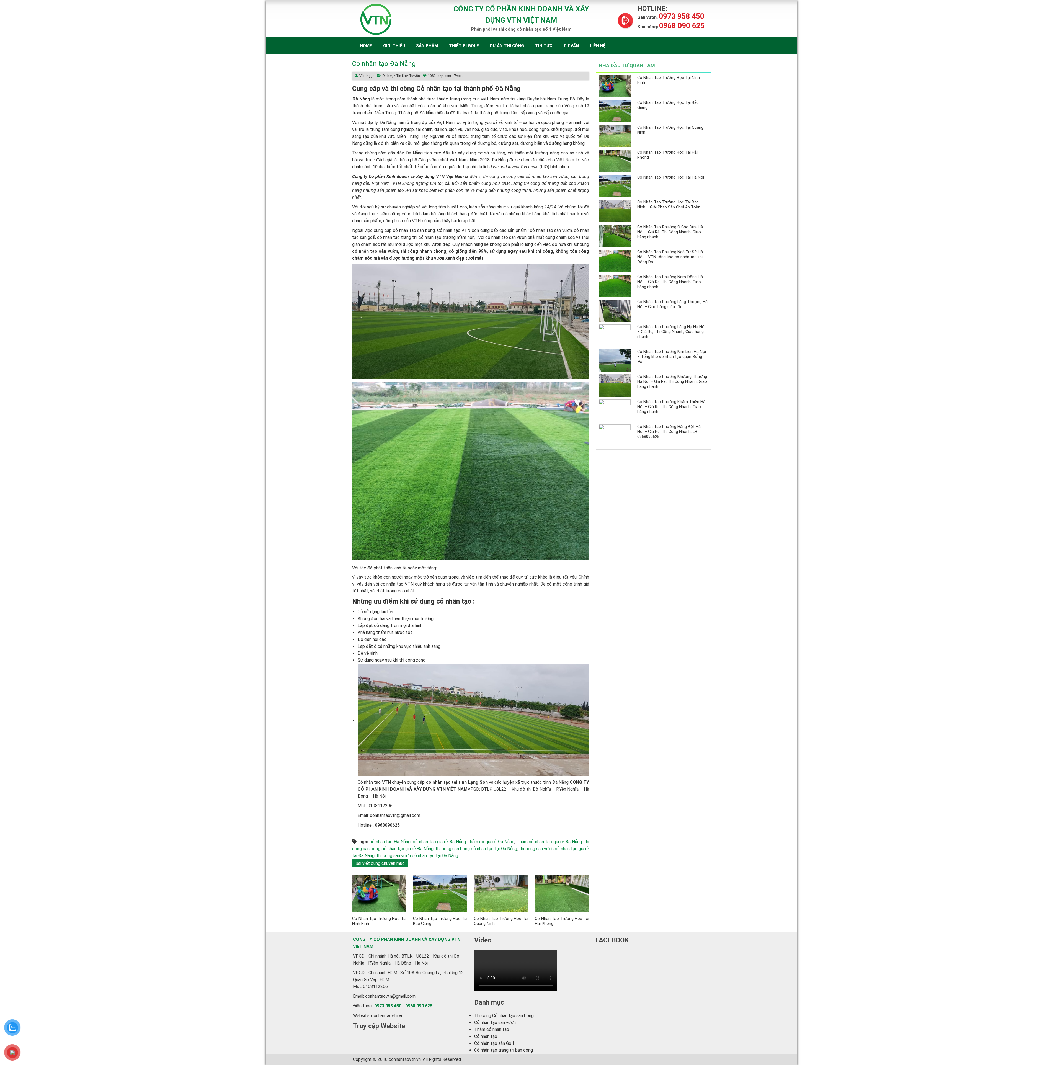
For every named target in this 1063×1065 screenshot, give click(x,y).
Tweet (458, 76)
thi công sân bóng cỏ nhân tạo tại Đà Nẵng (476, 848)
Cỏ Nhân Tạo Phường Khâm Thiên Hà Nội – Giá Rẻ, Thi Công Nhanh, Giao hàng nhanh (671, 406)
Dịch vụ (388, 76)
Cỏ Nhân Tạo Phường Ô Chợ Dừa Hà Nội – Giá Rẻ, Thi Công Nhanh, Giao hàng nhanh (670, 232)
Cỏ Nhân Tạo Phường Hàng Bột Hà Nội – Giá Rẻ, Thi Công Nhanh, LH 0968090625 (669, 431)
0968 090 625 (671, 26)
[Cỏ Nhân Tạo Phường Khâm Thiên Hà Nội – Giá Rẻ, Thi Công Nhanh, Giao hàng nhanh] (614, 410)
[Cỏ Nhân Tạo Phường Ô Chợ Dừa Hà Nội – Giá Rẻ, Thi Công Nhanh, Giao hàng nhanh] (614, 236)
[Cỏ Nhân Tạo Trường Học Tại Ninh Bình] (379, 893)
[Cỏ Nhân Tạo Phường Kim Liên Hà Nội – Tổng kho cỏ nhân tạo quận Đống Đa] (614, 360)
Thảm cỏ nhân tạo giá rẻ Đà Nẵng (549, 841)
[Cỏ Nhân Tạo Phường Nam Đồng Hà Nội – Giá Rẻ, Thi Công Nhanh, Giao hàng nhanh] (614, 286)
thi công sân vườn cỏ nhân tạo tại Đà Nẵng (417, 855)
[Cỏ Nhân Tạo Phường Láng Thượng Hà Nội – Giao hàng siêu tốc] (614, 311)
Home (366, 45)
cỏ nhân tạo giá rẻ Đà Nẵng (439, 841)
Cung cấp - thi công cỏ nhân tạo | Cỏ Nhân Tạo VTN (377, 19)
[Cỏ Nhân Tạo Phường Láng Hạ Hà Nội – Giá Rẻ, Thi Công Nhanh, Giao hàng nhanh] (614, 335)
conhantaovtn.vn (387, 1015)
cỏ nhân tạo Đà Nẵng (390, 841)
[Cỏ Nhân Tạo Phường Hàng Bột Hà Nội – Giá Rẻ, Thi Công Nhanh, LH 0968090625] (614, 435)
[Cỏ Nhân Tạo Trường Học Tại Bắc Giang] (440, 893)
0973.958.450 (387, 1006)
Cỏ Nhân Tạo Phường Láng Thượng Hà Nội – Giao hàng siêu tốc (672, 304)
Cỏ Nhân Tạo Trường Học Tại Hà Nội (670, 177)
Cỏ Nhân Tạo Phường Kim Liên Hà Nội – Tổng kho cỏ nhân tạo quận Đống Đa (671, 356)
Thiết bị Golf (464, 45)
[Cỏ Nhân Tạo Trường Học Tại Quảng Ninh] (501, 893)
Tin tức (543, 45)
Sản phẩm (427, 45)
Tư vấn (571, 45)
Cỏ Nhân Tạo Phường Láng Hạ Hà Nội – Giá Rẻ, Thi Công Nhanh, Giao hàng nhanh (671, 331)
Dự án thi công (507, 45)
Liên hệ (598, 45)
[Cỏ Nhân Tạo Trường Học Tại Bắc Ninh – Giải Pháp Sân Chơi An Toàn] (614, 211)
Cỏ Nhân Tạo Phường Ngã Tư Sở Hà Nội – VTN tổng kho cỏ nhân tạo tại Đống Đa (670, 257)
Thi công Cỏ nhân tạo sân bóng (504, 1015)
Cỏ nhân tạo (485, 1036)
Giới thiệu (394, 45)
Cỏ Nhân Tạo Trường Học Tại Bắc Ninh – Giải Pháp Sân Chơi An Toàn (668, 205)
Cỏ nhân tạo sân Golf (494, 1043)
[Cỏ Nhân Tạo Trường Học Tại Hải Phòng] (562, 893)
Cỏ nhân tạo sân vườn (495, 1022)
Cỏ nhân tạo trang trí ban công (503, 1050)
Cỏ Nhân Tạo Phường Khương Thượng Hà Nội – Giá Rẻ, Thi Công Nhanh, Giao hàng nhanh (672, 381)
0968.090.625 (418, 1006)
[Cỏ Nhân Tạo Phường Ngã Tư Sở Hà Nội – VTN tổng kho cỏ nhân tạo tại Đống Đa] (614, 261)
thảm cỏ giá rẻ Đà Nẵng (491, 841)
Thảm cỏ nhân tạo (491, 1029)
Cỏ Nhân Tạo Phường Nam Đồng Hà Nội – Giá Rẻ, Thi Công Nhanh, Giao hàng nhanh (670, 282)
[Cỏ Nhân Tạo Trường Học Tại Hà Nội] (614, 186)
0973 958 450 (670, 17)
